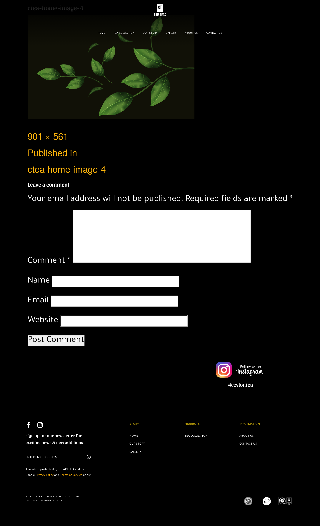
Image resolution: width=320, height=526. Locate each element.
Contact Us (248, 444)
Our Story (150, 33)
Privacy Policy (45, 475)
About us (191, 33)
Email (38, 301)
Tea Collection (124, 33)
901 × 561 (48, 135)
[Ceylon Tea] (160, 9)
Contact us (214, 33)
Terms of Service (71, 475)
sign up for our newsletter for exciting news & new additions (54, 439)
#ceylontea (240, 384)
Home (101, 33)
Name (39, 281)
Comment (49, 261)
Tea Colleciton (196, 436)
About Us (246, 436)
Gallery (171, 33)
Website (43, 320)
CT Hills (57, 501)
